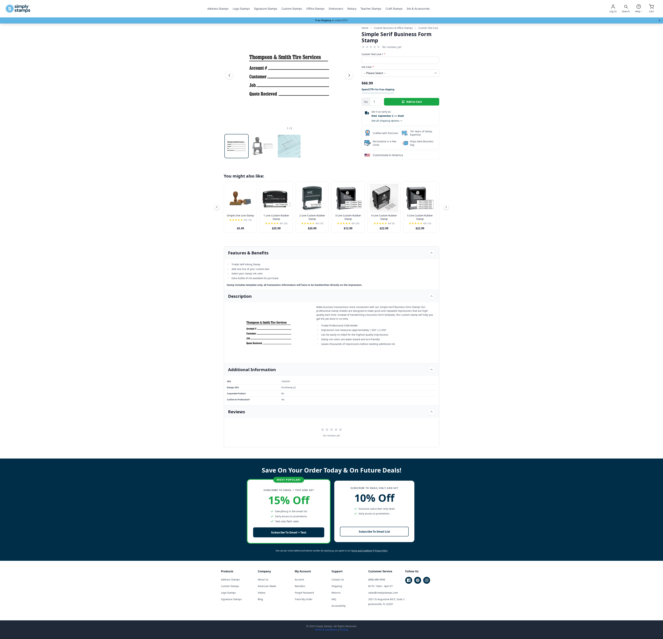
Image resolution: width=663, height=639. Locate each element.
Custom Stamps (291, 9)
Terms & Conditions (326, 629)
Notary (351, 9)
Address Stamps (218, 9)
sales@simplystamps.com (383, 592)
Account (299, 579)
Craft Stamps (394, 9)
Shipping (337, 586)
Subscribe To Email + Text (288, 532)
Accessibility (339, 605)
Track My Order (304, 599)
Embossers (336, 9)
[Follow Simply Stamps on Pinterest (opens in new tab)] (417, 580)
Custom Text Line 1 (373, 54)
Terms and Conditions (361, 550)
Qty (366, 101)
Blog (260, 599)
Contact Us (338, 579)
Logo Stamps (241, 9)
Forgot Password (304, 592)
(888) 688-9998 (376, 579)
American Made (267, 586)
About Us (263, 579)
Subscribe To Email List (374, 531)
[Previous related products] (217, 207)
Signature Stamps (265, 9)
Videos (261, 592)
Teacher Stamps (371, 9)
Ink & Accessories (418, 9)
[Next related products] (446, 207)
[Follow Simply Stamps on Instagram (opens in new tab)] (426, 580)
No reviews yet (391, 47)
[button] (229, 75)
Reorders (300, 586)
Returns (336, 592)
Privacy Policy (381, 550)
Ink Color (368, 67)
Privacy (344, 629)
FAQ (334, 599)
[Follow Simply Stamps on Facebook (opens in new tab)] (408, 580)
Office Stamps (315, 9)
